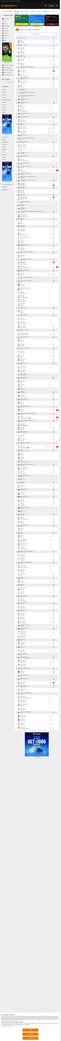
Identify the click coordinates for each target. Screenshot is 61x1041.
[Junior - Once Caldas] (37, 170)
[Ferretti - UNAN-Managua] (37, 447)
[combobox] (37, 34)
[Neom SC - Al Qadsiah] (37, 555)
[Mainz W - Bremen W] (37, 249)
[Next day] (56, 34)
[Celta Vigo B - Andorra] (37, 589)
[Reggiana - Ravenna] (37, 345)
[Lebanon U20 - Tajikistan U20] (37, 701)
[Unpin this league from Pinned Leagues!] (25, 38)
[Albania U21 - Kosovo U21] (37, 720)
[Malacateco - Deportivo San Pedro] (37, 267)
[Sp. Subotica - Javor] (37, 574)
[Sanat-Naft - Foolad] (37, 304)
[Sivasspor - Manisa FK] (37, 651)
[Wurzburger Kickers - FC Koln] (37, 238)
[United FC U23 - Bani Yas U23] (37, 665)
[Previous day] (17, 34)
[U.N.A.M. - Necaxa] (37, 410)
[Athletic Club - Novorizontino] (37, 128)
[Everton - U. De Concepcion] (37, 160)
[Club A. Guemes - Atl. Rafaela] (37, 82)
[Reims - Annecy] (37, 223)
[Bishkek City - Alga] (37, 381)
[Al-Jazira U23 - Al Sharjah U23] (37, 661)
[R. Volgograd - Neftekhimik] (37, 540)
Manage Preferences (30, 1038)
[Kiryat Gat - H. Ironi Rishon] (37, 323)
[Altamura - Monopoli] (37, 352)
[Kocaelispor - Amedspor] (37, 643)
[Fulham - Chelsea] (37, 42)
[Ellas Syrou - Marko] (37, 256)
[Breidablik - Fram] (37, 274)
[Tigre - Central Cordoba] (37, 75)
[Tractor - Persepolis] (37, 285)
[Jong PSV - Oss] (37, 436)
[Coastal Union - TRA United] (37, 636)
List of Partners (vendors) (7, 1026)
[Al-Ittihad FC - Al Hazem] (37, 559)
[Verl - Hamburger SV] (37, 234)
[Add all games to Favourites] (17, 38)
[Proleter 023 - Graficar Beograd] (37, 566)
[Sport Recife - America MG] (37, 132)
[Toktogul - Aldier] (37, 385)
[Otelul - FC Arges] (37, 522)
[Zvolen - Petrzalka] (37, 581)
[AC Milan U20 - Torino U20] (37, 371)
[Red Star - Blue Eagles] (37, 600)
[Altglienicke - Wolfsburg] (37, 230)
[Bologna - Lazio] (37, 49)
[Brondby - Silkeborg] (37, 191)
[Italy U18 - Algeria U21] (37, 724)
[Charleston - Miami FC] (37, 672)
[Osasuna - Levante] (37, 60)
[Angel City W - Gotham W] (37, 683)
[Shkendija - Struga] (37, 458)
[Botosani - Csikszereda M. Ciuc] (37, 518)
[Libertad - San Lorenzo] (37, 472)
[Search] (45, 5)
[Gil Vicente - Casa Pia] (37, 493)
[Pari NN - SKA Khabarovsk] (37, 548)
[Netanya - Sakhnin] (37, 311)
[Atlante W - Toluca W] (37, 428)
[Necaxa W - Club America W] (37, 425)
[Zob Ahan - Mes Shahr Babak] (37, 296)
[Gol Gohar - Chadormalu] (37, 300)
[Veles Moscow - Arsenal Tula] (37, 544)
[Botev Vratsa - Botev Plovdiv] (37, 145)
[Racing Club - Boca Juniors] (37, 71)
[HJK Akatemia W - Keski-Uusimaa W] (37, 215)
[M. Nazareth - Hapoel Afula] (37, 327)
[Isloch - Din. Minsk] (37, 106)
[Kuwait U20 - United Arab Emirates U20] (37, 697)
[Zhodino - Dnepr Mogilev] (37, 110)
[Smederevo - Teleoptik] (37, 570)
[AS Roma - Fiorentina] (37, 53)
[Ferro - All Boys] (37, 86)
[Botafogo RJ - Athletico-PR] (37, 121)
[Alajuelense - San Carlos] (37, 184)
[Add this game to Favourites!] (17, 41)
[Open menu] (57, 5)
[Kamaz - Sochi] (37, 536)
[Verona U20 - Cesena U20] (37, 367)
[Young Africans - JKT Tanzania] (37, 632)
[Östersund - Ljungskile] (37, 614)
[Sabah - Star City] (37, 403)
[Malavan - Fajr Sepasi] (37, 293)
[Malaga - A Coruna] (37, 64)
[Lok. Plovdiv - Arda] (37, 149)
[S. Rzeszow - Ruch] (37, 486)
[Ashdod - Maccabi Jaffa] (37, 319)
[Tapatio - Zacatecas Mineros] (37, 417)
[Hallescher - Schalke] (37, 242)
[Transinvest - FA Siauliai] (37, 396)
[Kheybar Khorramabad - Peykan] (37, 289)
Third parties (22, 1020)
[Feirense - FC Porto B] (37, 504)
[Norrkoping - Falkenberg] (37, 622)
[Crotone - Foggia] (37, 356)
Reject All (30, 1034)
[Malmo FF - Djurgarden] (37, 607)
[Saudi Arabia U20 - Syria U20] (37, 705)
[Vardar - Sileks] (37, 454)
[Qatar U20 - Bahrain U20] (37, 709)
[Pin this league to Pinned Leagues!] (34, 67)
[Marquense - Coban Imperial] (37, 263)
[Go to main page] (12, 5)
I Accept (30, 1030)
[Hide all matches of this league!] (56, 38)
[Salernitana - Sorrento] (37, 360)
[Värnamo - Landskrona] (37, 618)
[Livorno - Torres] (37, 341)
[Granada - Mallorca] (37, 592)
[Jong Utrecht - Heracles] (37, 440)
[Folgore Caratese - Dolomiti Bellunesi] (37, 334)
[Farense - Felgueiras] (37, 500)
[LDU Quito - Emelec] (37, 198)
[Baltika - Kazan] (37, 529)
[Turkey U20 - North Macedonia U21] (37, 728)
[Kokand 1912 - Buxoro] (37, 690)
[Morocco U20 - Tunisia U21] (37, 716)
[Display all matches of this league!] (56, 89)
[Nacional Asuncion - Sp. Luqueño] (37, 468)
